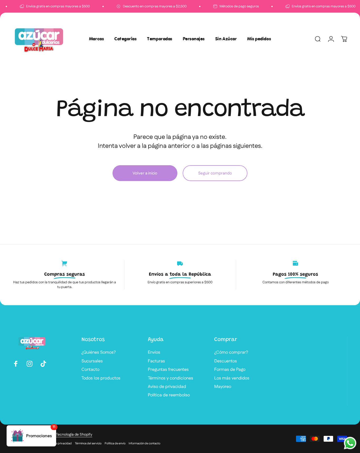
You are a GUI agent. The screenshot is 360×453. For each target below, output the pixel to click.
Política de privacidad (58, 443)
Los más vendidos (231, 378)
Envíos (154, 352)
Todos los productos (100, 378)
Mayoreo (222, 386)
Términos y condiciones (170, 378)
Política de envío (115, 443)
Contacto (90, 369)
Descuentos (225, 361)
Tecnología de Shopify (74, 434)
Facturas (156, 361)
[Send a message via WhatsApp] (350, 443)
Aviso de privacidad (167, 386)
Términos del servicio (88, 443)
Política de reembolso (169, 395)
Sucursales (92, 361)
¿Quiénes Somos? (98, 352)
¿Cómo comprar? (231, 352)
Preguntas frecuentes (168, 369)
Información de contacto (144, 443)
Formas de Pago (229, 369)
